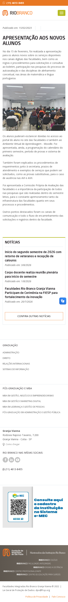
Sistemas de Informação (16, 369)
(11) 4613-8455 (15, 3)
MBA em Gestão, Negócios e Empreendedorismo (28, 395)
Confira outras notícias (34, 316)
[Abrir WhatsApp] (59, 593)
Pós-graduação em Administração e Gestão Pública (31, 412)
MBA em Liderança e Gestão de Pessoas (23, 406)
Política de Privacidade (36, 596)
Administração (11, 352)
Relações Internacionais (16, 363)
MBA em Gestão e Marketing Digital (22, 401)
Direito (6, 358)
